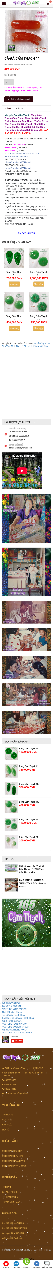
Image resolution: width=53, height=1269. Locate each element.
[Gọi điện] (26, 1262)
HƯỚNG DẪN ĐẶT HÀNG (13, 1223)
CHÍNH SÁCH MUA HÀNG (13, 1161)
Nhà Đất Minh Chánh (12, 1011)
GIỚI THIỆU (7, 1120)
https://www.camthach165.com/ (24, 153)
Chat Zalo (16, 1267)
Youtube (6, 1267)
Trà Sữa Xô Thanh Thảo (13, 1014)
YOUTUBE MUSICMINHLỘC (15, 1026)
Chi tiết (8, 108)
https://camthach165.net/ (16, 156)
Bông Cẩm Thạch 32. (29, 837)
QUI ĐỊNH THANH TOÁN (13, 1233)
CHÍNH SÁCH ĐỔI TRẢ (12, 1151)
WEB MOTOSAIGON (11, 1003)
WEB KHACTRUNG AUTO (14, 1029)
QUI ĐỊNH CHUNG (10, 1192)
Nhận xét (19, 108)
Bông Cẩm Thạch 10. (29, 748)
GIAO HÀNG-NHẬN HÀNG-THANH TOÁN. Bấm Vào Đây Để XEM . (32, 883)
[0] (48, 3)
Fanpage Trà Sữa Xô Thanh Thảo (18, 1017)
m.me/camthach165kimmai (18, 168)
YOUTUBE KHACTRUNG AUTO (17, 1032)
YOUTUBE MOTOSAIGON (14, 1009)
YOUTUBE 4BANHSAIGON (14, 1023)
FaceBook (36, 1267)
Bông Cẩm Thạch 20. (29, 819)
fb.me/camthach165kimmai (18, 162)
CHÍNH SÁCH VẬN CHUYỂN (14, 1166)
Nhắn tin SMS (47, 1267)
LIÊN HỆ (5, 1130)
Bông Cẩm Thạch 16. (29, 802)
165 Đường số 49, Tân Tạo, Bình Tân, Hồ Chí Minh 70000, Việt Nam (26, 345)
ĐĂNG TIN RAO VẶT (11, 1006)
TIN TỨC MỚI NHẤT (11, 1197)
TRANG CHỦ (7, 1115)
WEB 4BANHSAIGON (12, 1020)
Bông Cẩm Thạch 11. (29, 766)
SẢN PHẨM (7, 1125)
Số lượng (10, 75)
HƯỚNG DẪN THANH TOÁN (14, 1228)
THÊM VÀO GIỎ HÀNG (20, 99)
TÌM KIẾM (6, 1187)
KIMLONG (29, 1258)
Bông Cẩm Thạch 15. (29, 784)
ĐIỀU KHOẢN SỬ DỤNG (12, 1238)
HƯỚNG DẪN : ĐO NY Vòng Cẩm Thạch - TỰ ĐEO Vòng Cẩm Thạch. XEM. (31, 869)
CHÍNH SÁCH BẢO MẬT (12, 1156)
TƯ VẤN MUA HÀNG (11, 1202)
